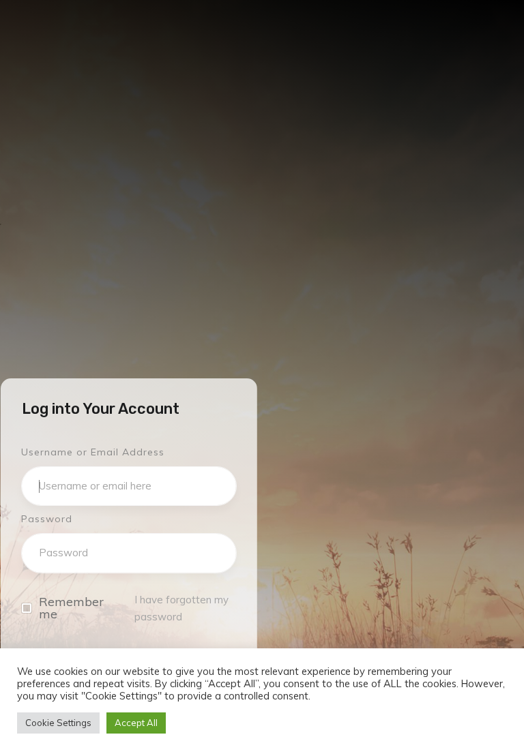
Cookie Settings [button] (58, 722)
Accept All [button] (136, 722)
